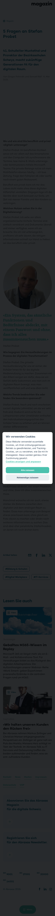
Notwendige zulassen (27, 477)
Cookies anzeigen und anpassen (23, 461)
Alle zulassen (27, 470)
